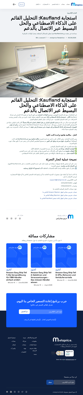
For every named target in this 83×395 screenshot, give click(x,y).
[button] (55, 4)
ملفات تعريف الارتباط (33, 349)
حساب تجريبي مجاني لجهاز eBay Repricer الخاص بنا (60, 195)
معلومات (34, 341)
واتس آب (13, 348)
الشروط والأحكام (32, 338)
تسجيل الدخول (11, 338)
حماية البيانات (33, 345)
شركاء (24, 341)
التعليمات (23, 352)
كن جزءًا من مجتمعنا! (70, 377)
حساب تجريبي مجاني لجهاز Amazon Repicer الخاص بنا (60, 192)
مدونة (24, 338)
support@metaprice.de (58, 180)
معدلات (13, 341)
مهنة (25, 348)
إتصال (13, 345)
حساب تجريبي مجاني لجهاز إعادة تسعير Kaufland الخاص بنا (58, 198)
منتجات (24, 345)
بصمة (35, 354)
